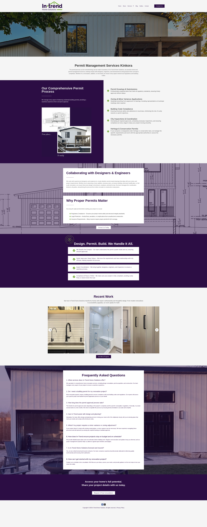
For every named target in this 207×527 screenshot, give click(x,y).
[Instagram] (105, 504)
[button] (50, 330)
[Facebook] (102, 504)
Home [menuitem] (119, 6)
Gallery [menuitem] (141, 6)
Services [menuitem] (130, 6)
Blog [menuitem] (137, 6)
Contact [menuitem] (147, 6)
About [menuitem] (124, 6)
